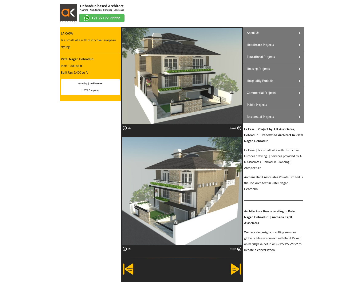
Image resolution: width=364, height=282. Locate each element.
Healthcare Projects (260, 45)
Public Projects (257, 105)
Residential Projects (260, 117)
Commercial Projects (261, 93)
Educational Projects (261, 57)
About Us (253, 33)
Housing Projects (258, 69)
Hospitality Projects (260, 81)
